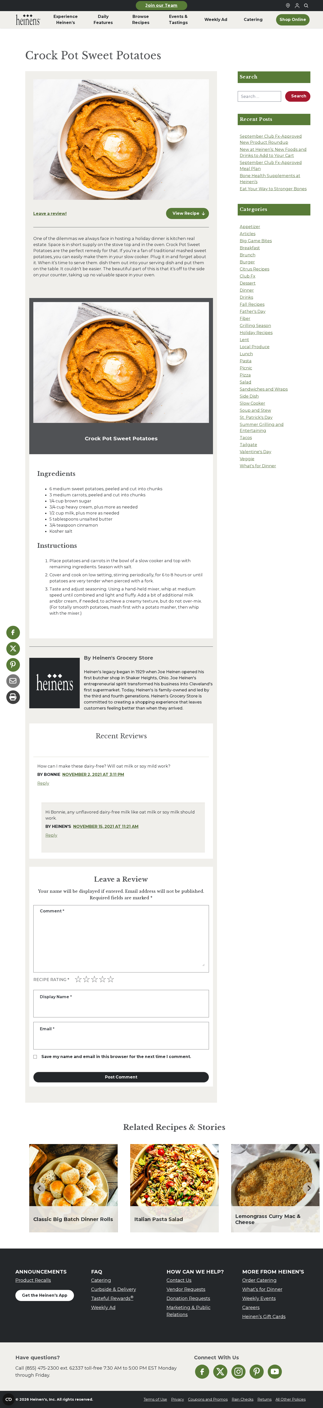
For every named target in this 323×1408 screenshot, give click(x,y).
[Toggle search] (306, 5)
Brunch (247, 254)
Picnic (246, 367)
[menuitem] (28, 19)
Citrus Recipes (254, 269)
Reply (43, 783)
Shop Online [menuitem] (293, 19)
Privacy (177, 1399)
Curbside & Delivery (113, 1289)
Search (298, 96)
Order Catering (259, 1280)
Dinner (247, 290)
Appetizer (250, 226)
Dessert (248, 283)
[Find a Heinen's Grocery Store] (287, 5)
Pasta (246, 360)
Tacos (246, 437)
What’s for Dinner (262, 1289)
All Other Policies (291, 1399)
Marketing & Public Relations (188, 1311)
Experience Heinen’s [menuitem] (65, 19)
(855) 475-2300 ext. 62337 (54, 1368)
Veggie (247, 458)
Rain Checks (242, 1399)
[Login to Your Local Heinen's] (297, 5)
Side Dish (249, 396)
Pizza (245, 374)
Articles (247, 233)
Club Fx (247, 276)
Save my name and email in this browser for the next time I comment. (116, 1056)
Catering (101, 1280)
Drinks (246, 297)
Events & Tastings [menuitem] (178, 19)
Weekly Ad (103, 1307)
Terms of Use (155, 1399)
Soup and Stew (255, 410)
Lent (244, 339)
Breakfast (250, 247)
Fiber (245, 318)
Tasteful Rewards (112, 1298)
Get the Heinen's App (44, 1295)
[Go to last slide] (39, 1188)
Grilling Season (255, 325)
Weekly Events (259, 1298)
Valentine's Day (255, 451)
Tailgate (248, 444)
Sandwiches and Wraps (264, 389)
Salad (245, 382)
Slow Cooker (252, 403)
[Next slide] (309, 1188)
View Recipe (186, 213)
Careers (251, 1307)
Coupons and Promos (208, 1399)
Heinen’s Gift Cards (264, 1316)
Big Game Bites (256, 240)
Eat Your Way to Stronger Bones (273, 188)
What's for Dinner (258, 465)
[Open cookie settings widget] (9, 1399)
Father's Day (252, 311)
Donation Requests (188, 1298)
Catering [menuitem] (253, 19)
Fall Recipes (252, 304)
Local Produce (255, 346)
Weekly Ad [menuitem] (215, 19)
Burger (247, 261)
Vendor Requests (186, 1289)
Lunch (246, 353)
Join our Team (161, 5)
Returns (264, 1399)
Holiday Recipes (256, 332)
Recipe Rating (51, 979)
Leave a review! (50, 213)
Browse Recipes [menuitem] (140, 19)
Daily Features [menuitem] (103, 19)
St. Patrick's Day (256, 417)
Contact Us (179, 1280)
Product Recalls (33, 1280)
